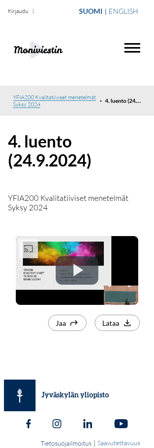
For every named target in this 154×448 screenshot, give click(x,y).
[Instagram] (57, 424)
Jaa (61, 323)
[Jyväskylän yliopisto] (20, 395)
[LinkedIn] (87, 424)
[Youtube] (121, 424)
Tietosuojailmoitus (66, 443)
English (123, 11)
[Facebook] (28, 424)
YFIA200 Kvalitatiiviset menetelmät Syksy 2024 (54, 101)
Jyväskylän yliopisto (75, 395)
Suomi (91, 11)
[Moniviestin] (58, 49)
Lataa (110, 323)
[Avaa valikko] (132, 48)
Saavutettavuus (119, 443)
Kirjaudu (18, 11)
